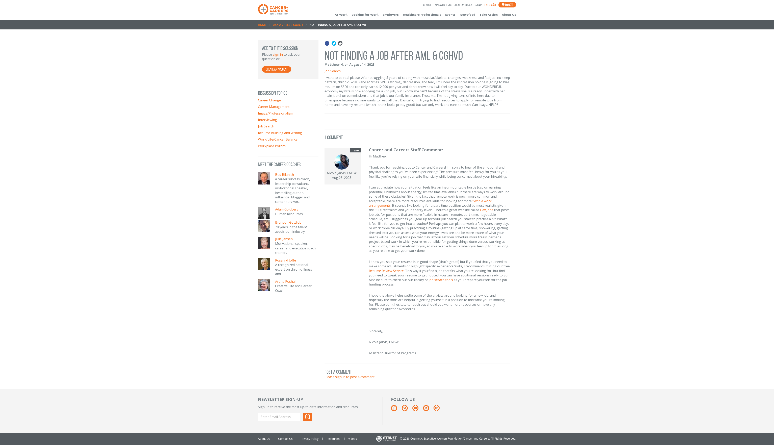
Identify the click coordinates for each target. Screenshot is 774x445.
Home (262, 25)
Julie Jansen (284, 239)
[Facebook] (328, 43)
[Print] (340, 43)
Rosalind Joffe (285, 260)
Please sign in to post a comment (350, 377)
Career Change (269, 100)
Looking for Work (365, 15)
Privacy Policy (309, 439)
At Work (341, 15)
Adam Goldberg (287, 209)
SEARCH (427, 4)
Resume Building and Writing (280, 133)
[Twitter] (334, 43)
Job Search (266, 126)
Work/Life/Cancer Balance (278, 139)
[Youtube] (417, 409)
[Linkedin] (428, 409)
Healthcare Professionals (422, 15)
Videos (352, 439)
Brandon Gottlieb (288, 222)
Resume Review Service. (386, 271)
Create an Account (464, 4)
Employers (391, 15)
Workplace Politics (272, 146)
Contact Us (285, 439)
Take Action (489, 15)
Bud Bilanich (284, 174)
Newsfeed (467, 15)
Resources (333, 439)
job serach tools (441, 280)
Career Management (273, 106)
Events (450, 15)
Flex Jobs (486, 210)
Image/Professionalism (275, 113)
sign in (278, 54)
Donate (509, 4)
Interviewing (267, 120)
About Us (509, 15)
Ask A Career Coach (288, 25)
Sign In (478, 4)
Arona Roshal (285, 281)
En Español (490, 4)
